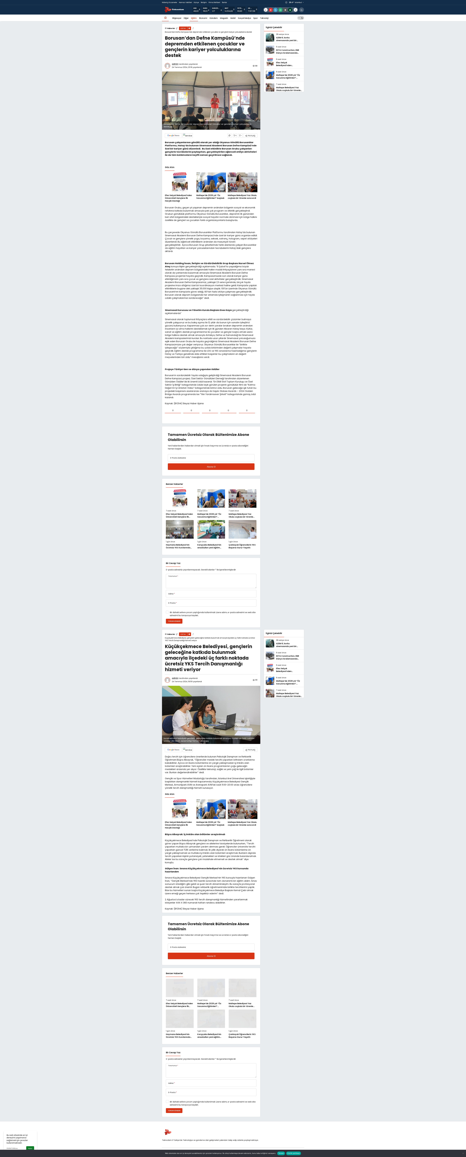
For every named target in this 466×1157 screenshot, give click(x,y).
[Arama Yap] (301, 9)
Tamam (281, 1153)
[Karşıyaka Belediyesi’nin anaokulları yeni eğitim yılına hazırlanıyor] (211, 534)
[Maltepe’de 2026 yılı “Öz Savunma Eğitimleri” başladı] (211, 187)
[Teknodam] (174, 9)
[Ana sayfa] (165, 18)
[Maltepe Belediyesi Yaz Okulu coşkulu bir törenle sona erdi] (242, 187)
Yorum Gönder (174, 621)
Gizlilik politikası (293, 1153)
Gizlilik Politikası (12, 1148)
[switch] (300, 18)
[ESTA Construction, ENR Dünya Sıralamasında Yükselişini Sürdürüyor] (284, 50)
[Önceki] (266, 10)
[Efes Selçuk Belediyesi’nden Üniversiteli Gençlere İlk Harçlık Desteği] (180, 187)
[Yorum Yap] (229, 135)
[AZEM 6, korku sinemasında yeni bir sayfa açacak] (284, 37)
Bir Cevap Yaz (173, 563)
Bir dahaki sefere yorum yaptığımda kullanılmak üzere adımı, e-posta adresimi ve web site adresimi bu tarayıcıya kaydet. (213, 614)
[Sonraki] (295, 10)
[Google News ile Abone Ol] (173, 135)
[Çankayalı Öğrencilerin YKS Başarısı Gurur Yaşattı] (242, 534)
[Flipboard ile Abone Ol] (188, 135)
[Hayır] (463, 1153)
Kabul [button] (30, 1148)
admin (175, 64)
